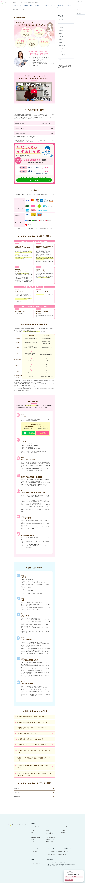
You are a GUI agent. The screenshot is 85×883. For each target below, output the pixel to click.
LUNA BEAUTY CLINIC (67, 852)
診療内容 (37, 5)
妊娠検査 (61, 42)
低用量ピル (61, 21)
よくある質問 (61, 5)
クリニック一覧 (45, 5)
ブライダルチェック (63, 27)
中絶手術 (61, 48)
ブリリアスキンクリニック (68, 851)
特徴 (31, 5)
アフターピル (61, 51)
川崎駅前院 (17, 792)
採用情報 (53, 5)
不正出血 (61, 39)
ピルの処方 (61, 19)
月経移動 (61, 24)
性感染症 (61, 59)
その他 (64, 854)
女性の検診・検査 (62, 45)
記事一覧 (69, 5)
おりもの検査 (61, 36)
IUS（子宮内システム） (64, 54)
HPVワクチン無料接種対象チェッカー (38, 863)
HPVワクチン (62, 57)
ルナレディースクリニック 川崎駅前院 (54, 851)
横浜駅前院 (17, 788)
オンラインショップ (80, 1)
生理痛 (60, 33)
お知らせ (16, 5)
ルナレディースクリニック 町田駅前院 (54, 852)
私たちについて (24, 5)
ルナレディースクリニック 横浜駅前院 (54, 854)
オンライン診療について (35, 851)
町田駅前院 (17, 796)
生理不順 (61, 30)
